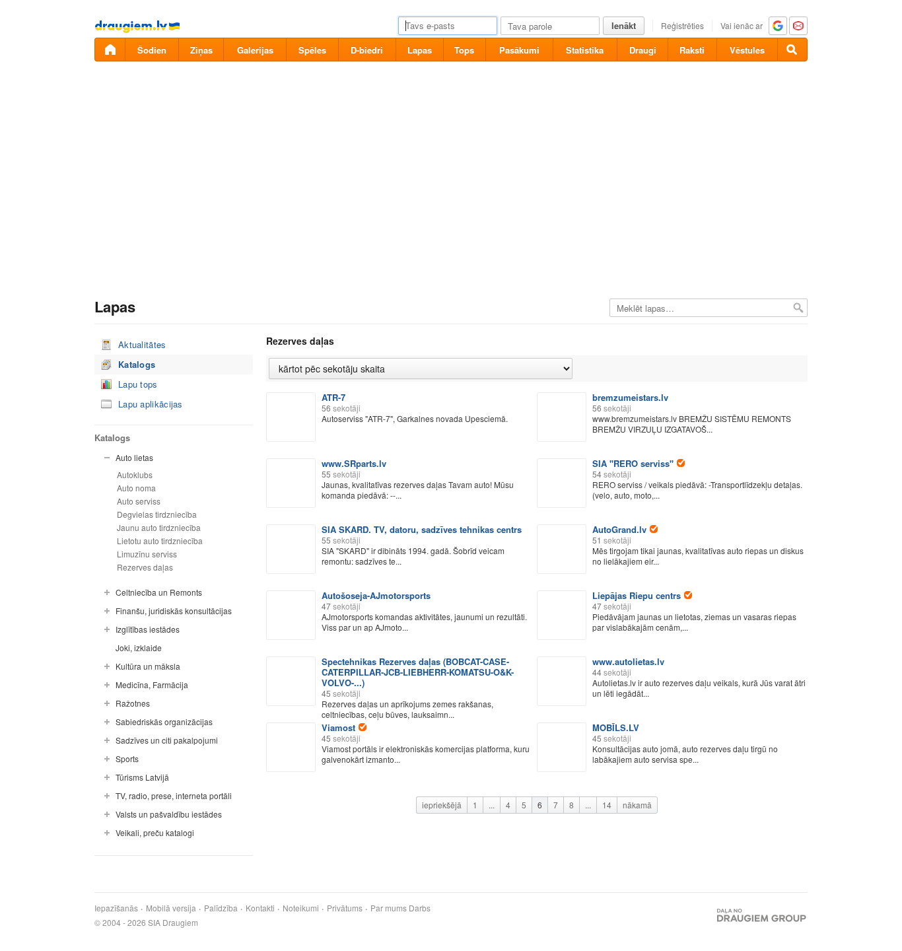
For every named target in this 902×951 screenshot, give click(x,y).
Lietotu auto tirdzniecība (160, 540)
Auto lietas (134, 457)
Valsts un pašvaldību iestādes (169, 814)
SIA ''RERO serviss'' (633, 463)
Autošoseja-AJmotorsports (376, 595)
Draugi (642, 50)
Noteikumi (301, 908)
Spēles (312, 50)
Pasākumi (519, 50)
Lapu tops (138, 384)
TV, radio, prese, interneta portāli (174, 795)
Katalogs (136, 364)
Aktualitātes (142, 344)
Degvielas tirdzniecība (157, 514)
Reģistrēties (682, 25)
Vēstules (747, 50)
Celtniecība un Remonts (159, 592)
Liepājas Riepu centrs (636, 595)
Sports (127, 758)
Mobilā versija (171, 908)
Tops (464, 50)
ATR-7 (333, 397)
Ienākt (623, 25)
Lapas (419, 50)
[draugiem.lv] (109, 49)
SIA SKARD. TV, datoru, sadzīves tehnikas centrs (422, 529)
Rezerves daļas (145, 567)
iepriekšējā (442, 804)
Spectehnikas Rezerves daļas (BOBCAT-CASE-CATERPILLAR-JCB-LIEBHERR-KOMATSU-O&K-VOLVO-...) (418, 672)
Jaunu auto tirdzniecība (159, 527)
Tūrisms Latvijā (142, 777)
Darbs (420, 908)
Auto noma (136, 487)
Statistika (585, 50)
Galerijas (255, 50)
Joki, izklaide (139, 647)
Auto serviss (138, 501)
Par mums (388, 908)
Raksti (692, 50)
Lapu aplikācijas (150, 404)
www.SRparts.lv (354, 463)
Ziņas (201, 50)
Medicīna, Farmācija (152, 684)
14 (606, 804)
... (492, 804)
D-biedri (367, 50)
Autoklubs (135, 474)
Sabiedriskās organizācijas (164, 721)
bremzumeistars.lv (630, 397)
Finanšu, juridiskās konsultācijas (174, 610)
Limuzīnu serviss (147, 553)
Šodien (151, 50)
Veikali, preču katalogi (155, 832)
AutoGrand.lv (619, 529)
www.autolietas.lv (628, 661)
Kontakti (260, 908)
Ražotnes (133, 703)
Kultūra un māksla (148, 666)
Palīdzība (221, 908)
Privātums (345, 908)
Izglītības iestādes (148, 629)
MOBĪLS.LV (615, 727)
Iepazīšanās (116, 908)
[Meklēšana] (792, 49)
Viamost (338, 727)
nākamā (637, 804)
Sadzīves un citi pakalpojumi (167, 740)
